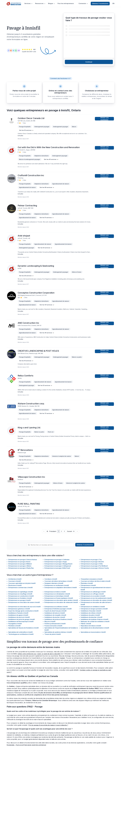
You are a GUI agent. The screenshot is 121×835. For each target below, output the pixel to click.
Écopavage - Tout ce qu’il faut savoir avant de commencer (26, 745)
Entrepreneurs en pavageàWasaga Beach (58, 564)
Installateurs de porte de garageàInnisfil (21, 619)
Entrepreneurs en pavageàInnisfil (19, 600)
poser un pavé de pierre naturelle (48, 654)
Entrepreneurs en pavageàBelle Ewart (57, 568)
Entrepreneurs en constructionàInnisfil (21, 596)
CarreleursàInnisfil (50, 579)
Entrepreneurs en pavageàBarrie (19, 562)
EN (113, 3)
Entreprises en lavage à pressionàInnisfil (94, 609)
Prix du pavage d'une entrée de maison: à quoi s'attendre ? (48, 725)
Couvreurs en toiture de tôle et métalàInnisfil (95, 581)
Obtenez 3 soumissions (100, 3)
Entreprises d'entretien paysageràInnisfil (57, 609)
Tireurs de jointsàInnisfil (52, 634)
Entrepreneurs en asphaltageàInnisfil (20, 592)
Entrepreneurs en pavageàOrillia (92, 564)
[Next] (77, 531)
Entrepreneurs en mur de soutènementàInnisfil (96, 598)
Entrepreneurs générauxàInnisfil (19, 609)
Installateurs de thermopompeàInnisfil (20, 621)
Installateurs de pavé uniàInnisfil (19, 617)
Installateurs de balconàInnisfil (54, 613)
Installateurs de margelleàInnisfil (55, 615)
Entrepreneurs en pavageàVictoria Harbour (22, 559)
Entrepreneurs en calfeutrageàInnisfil (93, 592)
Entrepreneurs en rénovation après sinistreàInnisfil (61, 600)
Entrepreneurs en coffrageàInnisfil (92, 594)
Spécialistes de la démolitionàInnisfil (20, 632)
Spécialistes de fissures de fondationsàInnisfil (23, 628)
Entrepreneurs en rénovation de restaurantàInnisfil (61, 602)
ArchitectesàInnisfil (14, 579)
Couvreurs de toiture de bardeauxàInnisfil (58, 581)
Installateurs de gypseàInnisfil (18, 615)
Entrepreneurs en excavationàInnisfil (93, 596)
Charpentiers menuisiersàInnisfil (91, 579)
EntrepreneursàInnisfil (88, 585)
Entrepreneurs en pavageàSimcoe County (95, 568)
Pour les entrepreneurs (66, 3)
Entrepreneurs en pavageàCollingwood (57, 566)
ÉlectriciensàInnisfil (15, 585)
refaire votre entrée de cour (27, 654)
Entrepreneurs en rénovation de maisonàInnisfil (24, 602)
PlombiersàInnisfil (14, 626)
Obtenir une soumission (104, 118)
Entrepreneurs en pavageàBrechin (92, 562)
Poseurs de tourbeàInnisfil (53, 626)
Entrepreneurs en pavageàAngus (55, 562)
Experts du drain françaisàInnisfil (55, 611)
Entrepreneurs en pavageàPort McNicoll (94, 566)
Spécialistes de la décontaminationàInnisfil (95, 628)
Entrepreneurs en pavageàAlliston (19, 566)
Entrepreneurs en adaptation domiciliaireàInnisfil (60, 587)
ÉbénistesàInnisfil (87, 583)
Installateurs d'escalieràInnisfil (91, 611)
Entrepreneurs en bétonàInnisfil (55, 592)
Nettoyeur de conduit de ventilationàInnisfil (95, 621)
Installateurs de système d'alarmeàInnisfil (94, 619)
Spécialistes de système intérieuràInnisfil (58, 632)
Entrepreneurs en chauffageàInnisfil (20, 594)
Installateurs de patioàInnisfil (90, 615)
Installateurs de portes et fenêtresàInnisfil (58, 619)
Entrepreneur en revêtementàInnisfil (56, 585)
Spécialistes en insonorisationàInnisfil (93, 632)
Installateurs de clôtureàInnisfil (91, 613)
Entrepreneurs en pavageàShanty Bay (21, 568)
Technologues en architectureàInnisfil (20, 634)
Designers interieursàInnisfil (53, 583)
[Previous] (44, 531)
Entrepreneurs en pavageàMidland (20, 564)
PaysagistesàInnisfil (15, 623)
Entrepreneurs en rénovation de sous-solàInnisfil (24, 606)
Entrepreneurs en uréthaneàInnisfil (56, 606)
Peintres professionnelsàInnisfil (54, 623)
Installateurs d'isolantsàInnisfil (18, 613)
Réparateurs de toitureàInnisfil (91, 626)
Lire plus (20, 135)
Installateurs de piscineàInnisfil (54, 617)
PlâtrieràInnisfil (86, 623)
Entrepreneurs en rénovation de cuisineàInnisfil (96, 600)
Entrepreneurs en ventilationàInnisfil (93, 606)
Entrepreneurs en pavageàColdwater (56, 559)
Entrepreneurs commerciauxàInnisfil (20, 587)
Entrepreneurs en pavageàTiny (91, 559)
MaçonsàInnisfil (49, 621)
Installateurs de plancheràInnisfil (91, 617)
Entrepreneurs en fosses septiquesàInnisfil (58, 598)
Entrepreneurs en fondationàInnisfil (20, 598)
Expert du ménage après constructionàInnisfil (23, 611)
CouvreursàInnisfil (14, 581)
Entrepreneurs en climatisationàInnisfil (57, 594)
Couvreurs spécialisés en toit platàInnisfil (22, 583)
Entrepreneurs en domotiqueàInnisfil (56, 596)
